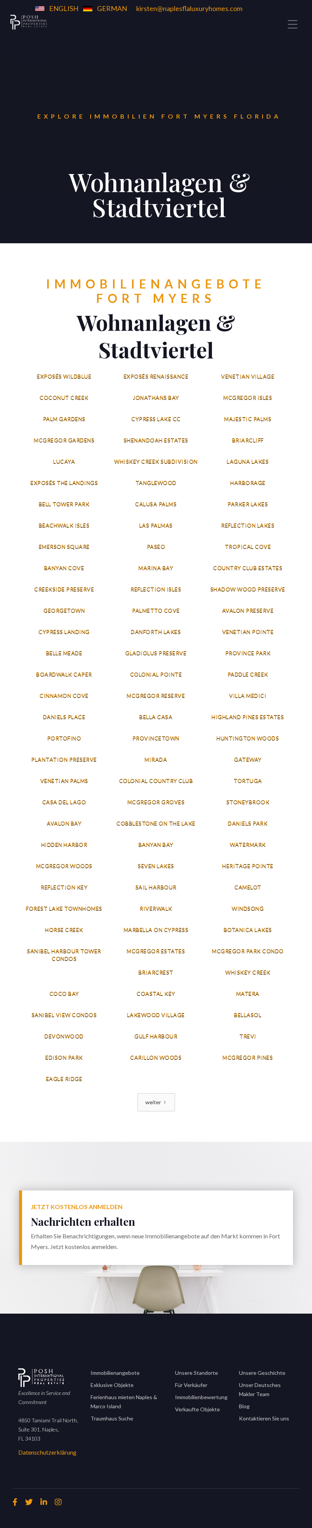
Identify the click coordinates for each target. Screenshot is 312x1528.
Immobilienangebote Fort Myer (156, 291)
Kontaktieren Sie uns (264, 1418)
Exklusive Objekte (112, 1385)
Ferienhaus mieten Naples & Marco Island (124, 1401)
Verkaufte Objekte (197, 1409)
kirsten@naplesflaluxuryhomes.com (189, 8)
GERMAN (112, 8)
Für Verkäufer (191, 1385)
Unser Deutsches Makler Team (260, 1389)
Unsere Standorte (196, 1372)
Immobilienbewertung (201, 1397)
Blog (244, 1406)
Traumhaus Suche (112, 1418)
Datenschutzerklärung (47, 1452)
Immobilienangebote (115, 1372)
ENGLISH (63, 8)
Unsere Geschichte (262, 1372)
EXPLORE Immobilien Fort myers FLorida (159, 116)
